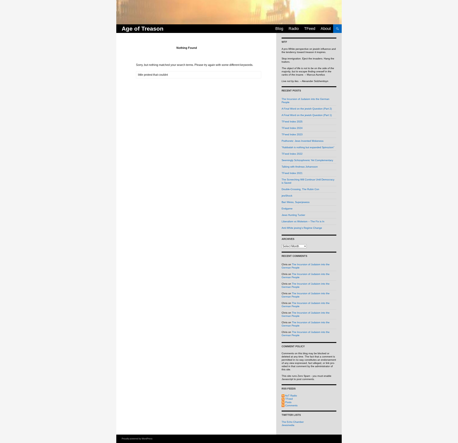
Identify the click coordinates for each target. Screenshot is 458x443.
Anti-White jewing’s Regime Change (302, 227)
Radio (294, 28)
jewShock (287, 195)
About (326, 28)
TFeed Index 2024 (292, 128)
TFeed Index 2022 (292, 153)
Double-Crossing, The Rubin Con (300, 189)
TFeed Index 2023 (292, 134)
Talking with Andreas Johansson (300, 166)
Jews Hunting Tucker (293, 215)
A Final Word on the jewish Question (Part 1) (307, 115)
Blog (279, 28)
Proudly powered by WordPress (137, 438)
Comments (291, 405)
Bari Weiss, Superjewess (296, 202)
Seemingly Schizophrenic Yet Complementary (307, 160)
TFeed (309, 28)
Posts (287, 402)
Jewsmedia (288, 425)
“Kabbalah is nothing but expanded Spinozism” (308, 147)
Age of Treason (143, 28)
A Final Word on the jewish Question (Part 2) (307, 108)
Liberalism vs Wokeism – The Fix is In (303, 221)
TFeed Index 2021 (292, 173)
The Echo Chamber (293, 421)
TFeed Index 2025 (292, 121)
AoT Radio (290, 395)
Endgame (287, 208)
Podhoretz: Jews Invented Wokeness (302, 140)
